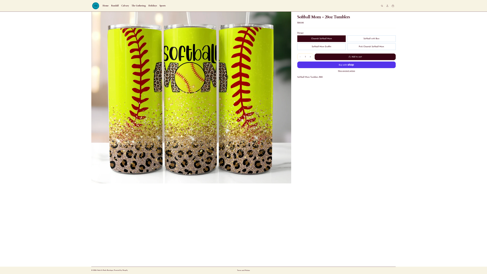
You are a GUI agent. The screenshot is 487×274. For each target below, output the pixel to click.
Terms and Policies (243, 270)
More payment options (346, 71)
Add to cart (357, 57)
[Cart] (393, 6)
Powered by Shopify (121, 270)
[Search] (382, 6)
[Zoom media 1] (191, 97)
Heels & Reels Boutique (105, 270)
